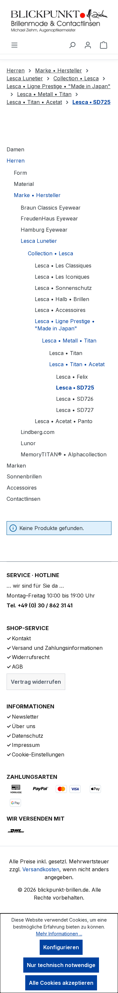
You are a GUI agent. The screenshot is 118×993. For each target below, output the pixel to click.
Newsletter (25, 716)
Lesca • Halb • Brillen (62, 299)
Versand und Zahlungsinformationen (57, 648)
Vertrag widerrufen (36, 681)
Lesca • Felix (72, 376)
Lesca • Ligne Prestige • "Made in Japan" (65, 325)
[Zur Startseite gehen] (59, 20)
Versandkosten (40, 869)
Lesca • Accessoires (60, 310)
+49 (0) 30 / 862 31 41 (45, 605)
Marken (16, 465)
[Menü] (14, 44)
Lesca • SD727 (75, 410)
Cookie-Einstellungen (38, 754)
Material (24, 184)
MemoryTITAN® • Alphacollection (64, 454)
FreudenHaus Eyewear (49, 218)
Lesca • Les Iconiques (62, 276)
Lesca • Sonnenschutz (63, 288)
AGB (17, 666)
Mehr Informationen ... (59, 933)
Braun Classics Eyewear (51, 207)
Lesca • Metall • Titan (69, 340)
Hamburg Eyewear (44, 229)
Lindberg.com (37, 432)
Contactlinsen (23, 499)
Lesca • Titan (65, 353)
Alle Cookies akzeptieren (61, 983)
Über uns (23, 726)
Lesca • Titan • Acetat (77, 364)
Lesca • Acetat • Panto (63, 421)
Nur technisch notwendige (61, 965)
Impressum (26, 745)
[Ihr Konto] (88, 44)
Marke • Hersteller (37, 195)
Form (20, 172)
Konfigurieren (61, 947)
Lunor (28, 443)
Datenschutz (27, 735)
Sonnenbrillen (24, 476)
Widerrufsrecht (30, 657)
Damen (15, 149)
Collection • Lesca (50, 253)
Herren (16, 160)
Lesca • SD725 (75, 387)
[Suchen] (72, 44)
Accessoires (22, 487)
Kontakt (21, 638)
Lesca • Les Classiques (63, 265)
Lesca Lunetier (39, 241)
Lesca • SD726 (74, 398)
